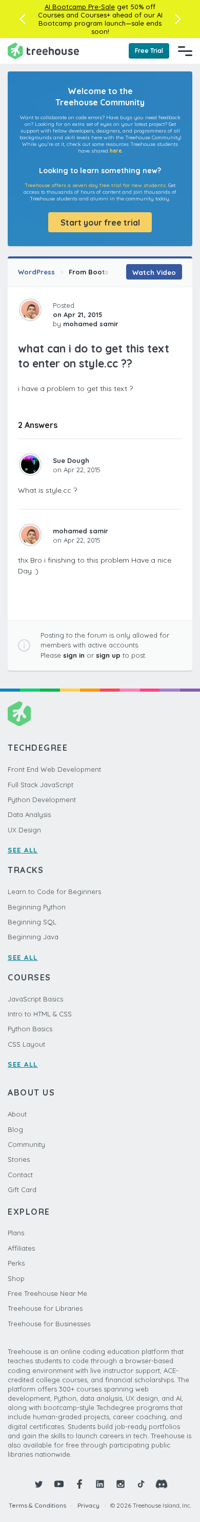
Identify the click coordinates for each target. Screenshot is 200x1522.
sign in (74, 655)
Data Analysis (29, 814)
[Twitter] (38, 1484)
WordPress (36, 272)
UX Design (24, 830)
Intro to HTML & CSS (40, 1014)
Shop (16, 1278)
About (17, 1114)
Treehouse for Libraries (45, 1308)
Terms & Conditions (37, 1505)
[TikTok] (141, 1484)
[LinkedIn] (100, 1484)
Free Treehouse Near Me (47, 1293)
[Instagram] (120, 1484)
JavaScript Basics (35, 999)
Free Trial (149, 50)
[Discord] (161, 1484)
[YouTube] (59, 1484)
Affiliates (21, 1248)
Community (26, 1144)
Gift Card (22, 1189)
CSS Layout (26, 1044)
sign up (108, 655)
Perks (16, 1263)
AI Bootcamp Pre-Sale (80, 7)
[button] (22, 19)
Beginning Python (37, 907)
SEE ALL (23, 850)
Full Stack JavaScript (40, 785)
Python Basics (30, 1029)
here (116, 150)
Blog (15, 1129)
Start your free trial (100, 222)
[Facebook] (79, 1484)
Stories (19, 1159)
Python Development (42, 799)
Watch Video (154, 272)
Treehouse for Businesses (49, 1324)
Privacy (88, 1505)
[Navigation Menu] (185, 51)
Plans (16, 1233)
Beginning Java (33, 937)
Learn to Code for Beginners (54, 891)
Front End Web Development (54, 769)
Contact (20, 1175)
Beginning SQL (32, 922)
